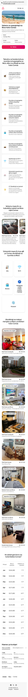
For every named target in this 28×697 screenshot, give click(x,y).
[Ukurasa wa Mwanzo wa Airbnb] (3, 8)
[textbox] (7, 42)
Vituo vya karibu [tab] (6, 648)
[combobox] (13, 37)
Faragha (10, 689)
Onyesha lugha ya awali (9, 3)
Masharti (16, 689)
